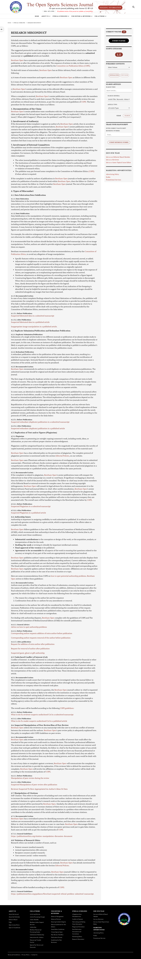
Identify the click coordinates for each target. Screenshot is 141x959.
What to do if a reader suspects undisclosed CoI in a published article (39, 721)
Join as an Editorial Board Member (118, 157)
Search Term (110, 87)
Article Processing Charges (37, 917)
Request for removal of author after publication (30, 648)
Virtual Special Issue (56, 932)
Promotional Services (113, 180)
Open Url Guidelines (14, 927)
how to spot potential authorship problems (68, 576)
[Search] (133, 7)
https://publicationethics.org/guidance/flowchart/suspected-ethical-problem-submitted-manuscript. (52, 894)
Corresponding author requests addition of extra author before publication (41, 633)
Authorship (33, 927)
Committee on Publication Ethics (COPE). (73, 66)
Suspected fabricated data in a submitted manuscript (32, 315)
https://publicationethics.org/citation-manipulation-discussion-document (41, 836)
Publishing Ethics (77, 936)
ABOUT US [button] (45, 16)
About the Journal (14, 914)
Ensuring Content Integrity (58, 922)
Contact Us (34, 955)
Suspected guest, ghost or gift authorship (28, 653)
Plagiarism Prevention (78, 927)
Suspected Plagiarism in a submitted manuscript (31, 506)
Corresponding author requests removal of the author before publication (40, 637)
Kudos (108, 177)
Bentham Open (17, 60)
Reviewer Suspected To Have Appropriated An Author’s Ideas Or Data (39, 789)
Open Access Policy (14, 925)
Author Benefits (34, 919)
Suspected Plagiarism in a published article (28, 512)
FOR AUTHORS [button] (100, 16)
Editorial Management (57, 916)
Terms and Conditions (14, 955)
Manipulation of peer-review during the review (30, 778)
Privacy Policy (26, 955)
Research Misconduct (78, 939)
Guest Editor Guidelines (57, 929)
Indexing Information (110, 7)
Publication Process (56, 937)
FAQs (10, 922)
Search (127, 115)
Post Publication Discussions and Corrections (76, 932)
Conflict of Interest (77, 919)
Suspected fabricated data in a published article (30, 322)
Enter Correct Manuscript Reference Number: (116, 129)
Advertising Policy (112, 174)
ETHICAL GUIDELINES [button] (60, 16)
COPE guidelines (66, 708)
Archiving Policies (35, 914)
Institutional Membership (37, 934)
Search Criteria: (114, 96)
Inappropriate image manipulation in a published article (34, 326)
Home (37, 16)
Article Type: (112, 104)
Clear (119, 115)
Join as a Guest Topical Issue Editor (118, 162)
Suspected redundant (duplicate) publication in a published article (38, 428)
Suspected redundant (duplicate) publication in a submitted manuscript (40, 422)
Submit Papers (118, 41)
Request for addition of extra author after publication (33, 644)
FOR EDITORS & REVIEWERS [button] (81, 16)
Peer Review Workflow (57, 934)
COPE (83, 102)
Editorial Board (13, 919)
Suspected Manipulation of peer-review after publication (34, 784)
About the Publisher (14, 917)
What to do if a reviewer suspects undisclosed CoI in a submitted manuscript (42, 714)
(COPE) (91, 171)
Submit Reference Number (118, 142)
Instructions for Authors (36, 937)
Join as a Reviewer (112, 160)
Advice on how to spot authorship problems (29, 627)
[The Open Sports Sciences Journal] (124, 919)
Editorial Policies (62, 456)
